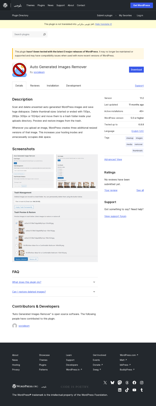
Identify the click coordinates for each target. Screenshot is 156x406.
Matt (123, 360)
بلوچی (43, 386)
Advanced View (113, 159)
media (129, 144)
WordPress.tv (74, 369)
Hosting (16, 365)
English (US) (138, 131)
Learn (69, 355)
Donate (98, 365)
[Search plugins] (44, 34)
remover (139, 144)
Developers (72, 365)
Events (96, 360)
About (15, 355)
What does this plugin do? (26, 282)
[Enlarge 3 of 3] (93, 195)
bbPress (125, 365)
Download (136, 69)
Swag (97, 369)
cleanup (129, 138)
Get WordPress (141, 5)
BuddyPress (127, 369)
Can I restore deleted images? (29, 291)
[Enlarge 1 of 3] (49, 158)
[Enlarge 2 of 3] (93, 158)
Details (19, 85)
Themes (43, 360)
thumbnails (138, 150)
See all (140, 190)
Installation (53, 85)
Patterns (43, 369)
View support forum (115, 216)
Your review (110, 190)
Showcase (44, 355)
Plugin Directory (20, 15)
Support (139, 85)
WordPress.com (129, 355)
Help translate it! (103, 24)
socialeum (39, 72)
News (15, 360)
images (139, 138)
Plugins (42, 365)
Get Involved (99, 355)
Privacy (16, 369)
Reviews (35, 85)
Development (73, 85)
